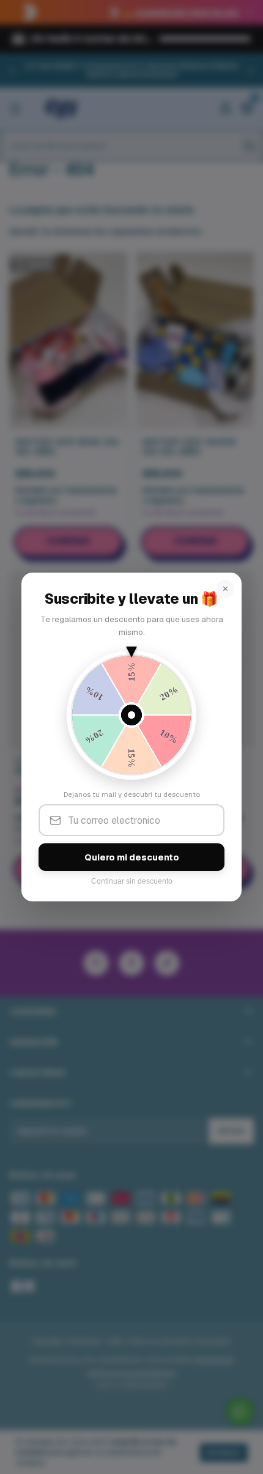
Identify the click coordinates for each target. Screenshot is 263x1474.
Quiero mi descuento (131, 857)
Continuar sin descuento (131, 881)
